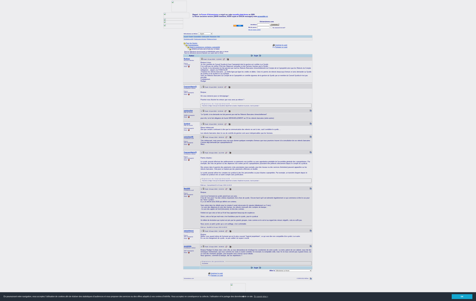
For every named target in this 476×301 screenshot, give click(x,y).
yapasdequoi (189, 231)
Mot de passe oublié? (254, 29)
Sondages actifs (188, 39)
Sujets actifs (205, 36)
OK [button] (462, 297)
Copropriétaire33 (190, 87)
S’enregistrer (197, 36)
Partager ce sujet (281, 47)
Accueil (186, 36)
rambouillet (188, 111)
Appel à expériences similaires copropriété (205, 47)
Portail (191, 36)
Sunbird (187, 124)
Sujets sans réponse (200, 39)
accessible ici (262, 16)
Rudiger (187, 59)
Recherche (213, 36)
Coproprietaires (193, 45)
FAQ (218, 36)
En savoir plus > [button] (261, 296)
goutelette (187, 246)
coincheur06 (188, 137)
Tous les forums (191, 43)
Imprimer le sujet (281, 45)
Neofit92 (187, 189)
